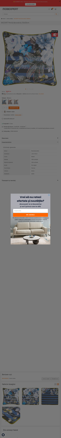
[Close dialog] (49, 195)
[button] (3, 435)
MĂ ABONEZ (30, 215)
